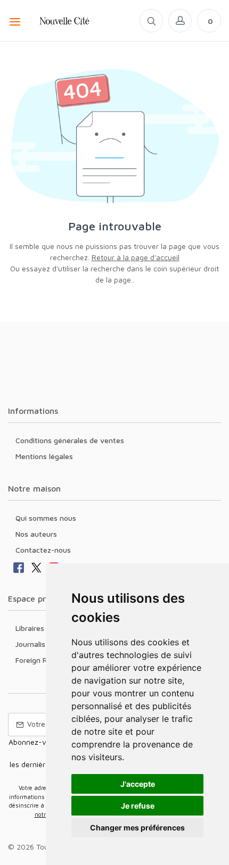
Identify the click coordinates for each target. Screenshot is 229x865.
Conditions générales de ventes (69, 440)
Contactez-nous (43, 549)
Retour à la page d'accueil (135, 257)
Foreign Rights (39, 659)
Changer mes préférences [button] (137, 827)
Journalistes (35, 643)
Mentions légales (44, 456)
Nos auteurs (36, 533)
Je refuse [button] (137, 805)
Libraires (29, 628)
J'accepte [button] (137, 783)
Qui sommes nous (45, 517)
